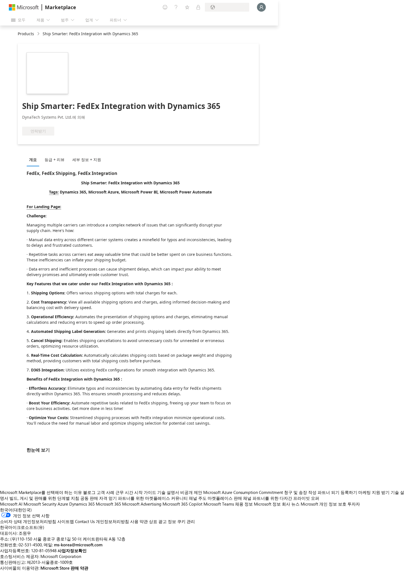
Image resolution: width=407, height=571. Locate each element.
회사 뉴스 (291, 504)
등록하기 (349, 492)
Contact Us (85, 521)
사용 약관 (139, 521)
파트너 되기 (328, 492)
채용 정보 (244, 504)
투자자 (353, 504)
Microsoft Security (40, 504)
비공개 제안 (191, 492)
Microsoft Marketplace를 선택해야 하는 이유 (41, 492)
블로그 (89, 492)
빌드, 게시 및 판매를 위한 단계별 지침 (44, 498)
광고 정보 (167, 521)
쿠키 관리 (186, 521)
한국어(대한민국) (16, 510)
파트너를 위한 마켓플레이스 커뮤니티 (153, 498)
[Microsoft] (24, 7)
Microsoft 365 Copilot (182, 504)
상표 (153, 521)
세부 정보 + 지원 (86, 159)
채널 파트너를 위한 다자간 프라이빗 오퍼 (281, 498)
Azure (63, 504)
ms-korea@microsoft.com (78, 544)
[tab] (34, 159)
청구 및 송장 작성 (300, 492)
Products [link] (26, 33)
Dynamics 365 (82, 504)
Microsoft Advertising (141, 504)
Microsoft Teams (219, 504)
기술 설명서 (168, 492)
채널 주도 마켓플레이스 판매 (215, 498)
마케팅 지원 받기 (374, 492)
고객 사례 (105, 492)
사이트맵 (65, 521)
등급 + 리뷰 (55, 159)
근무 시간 (124, 492)
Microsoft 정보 (267, 504)
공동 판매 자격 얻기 (98, 498)
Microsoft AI (11, 504)
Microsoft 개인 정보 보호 (323, 504)
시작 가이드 (145, 492)
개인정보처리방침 (112, 521)
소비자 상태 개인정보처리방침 (28, 521)
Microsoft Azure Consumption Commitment (243, 492)
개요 (33, 159)
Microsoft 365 (108, 504)
